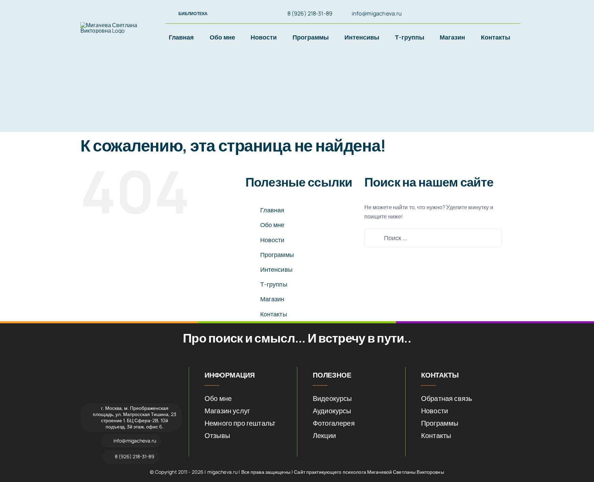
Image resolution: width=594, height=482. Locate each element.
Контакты (273, 314)
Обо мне (272, 225)
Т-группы (273, 284)
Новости (272, 240)
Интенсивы (276, 269)
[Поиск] (480, 14)
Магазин (272, 299)
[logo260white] (131, 370)
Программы (277, 254)
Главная (272, 210)
